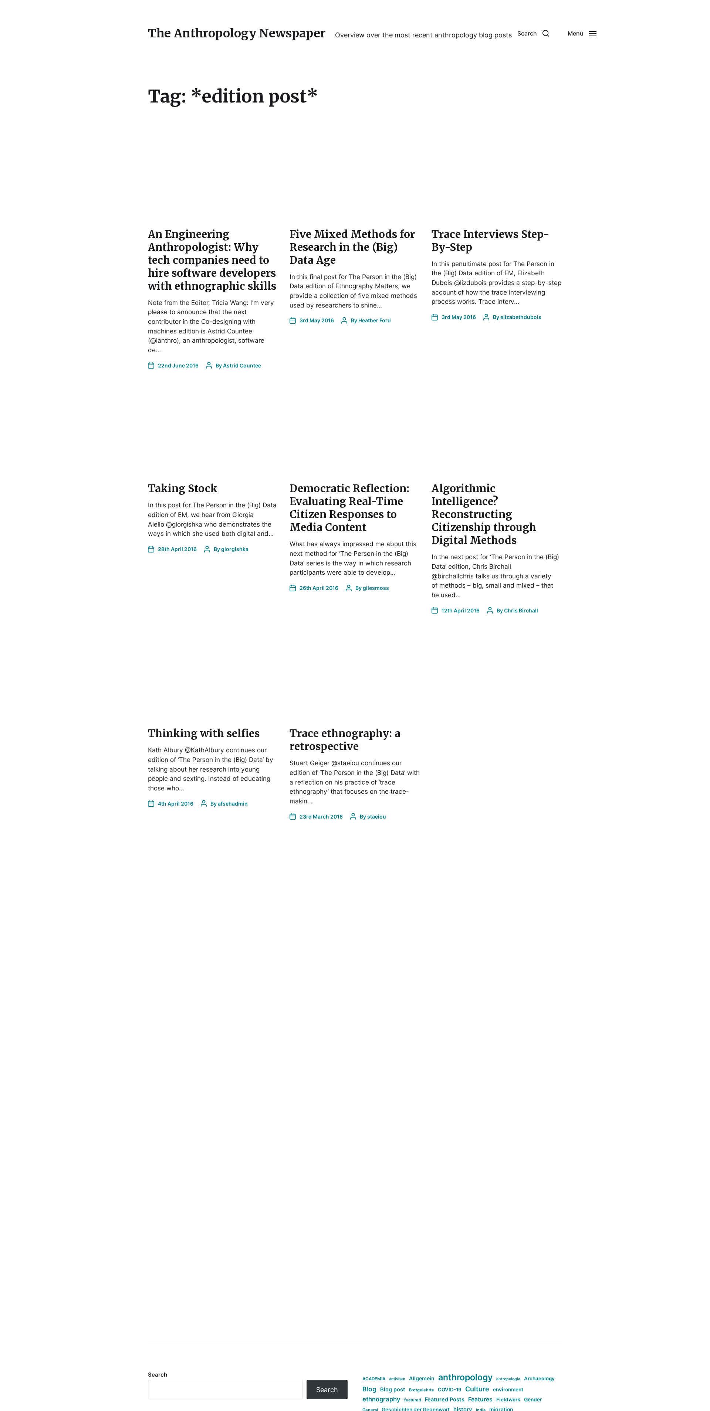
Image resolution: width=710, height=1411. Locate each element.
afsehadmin (233, 803)
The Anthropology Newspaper (237, 33)
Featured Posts (444, 1399)
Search (157, 1374)
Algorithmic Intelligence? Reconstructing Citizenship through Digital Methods (484, 514)
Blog (369, 1389)
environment (508, 1389)
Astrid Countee (242, 365)
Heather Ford (374, 320)
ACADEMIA (373, 1378)
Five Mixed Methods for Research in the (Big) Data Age (352, 247)
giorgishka (234, 549)
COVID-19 (450, 1389)
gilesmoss (376, 588)
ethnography (381, 1399)
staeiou (376, 816)
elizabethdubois (520, 317)
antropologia (508, 1379)
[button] (533, 33)
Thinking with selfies (204, 733)
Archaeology (539, 1378)
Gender (533, 1399)
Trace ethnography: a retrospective (345, 740)
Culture (477, 1389)
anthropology (465, 1377)
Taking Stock (182, 488)
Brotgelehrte (421, 1389)
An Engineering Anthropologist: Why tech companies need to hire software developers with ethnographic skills (212, 260)
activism (397, 1378)
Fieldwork (508, 1399)
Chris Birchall (521, 610)
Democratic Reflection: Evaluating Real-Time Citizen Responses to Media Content (349, 508)
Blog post (392, 1389)
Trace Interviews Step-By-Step (491, 241)
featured (412, 1399)
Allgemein (422, 1378)
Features (480, 1399)
